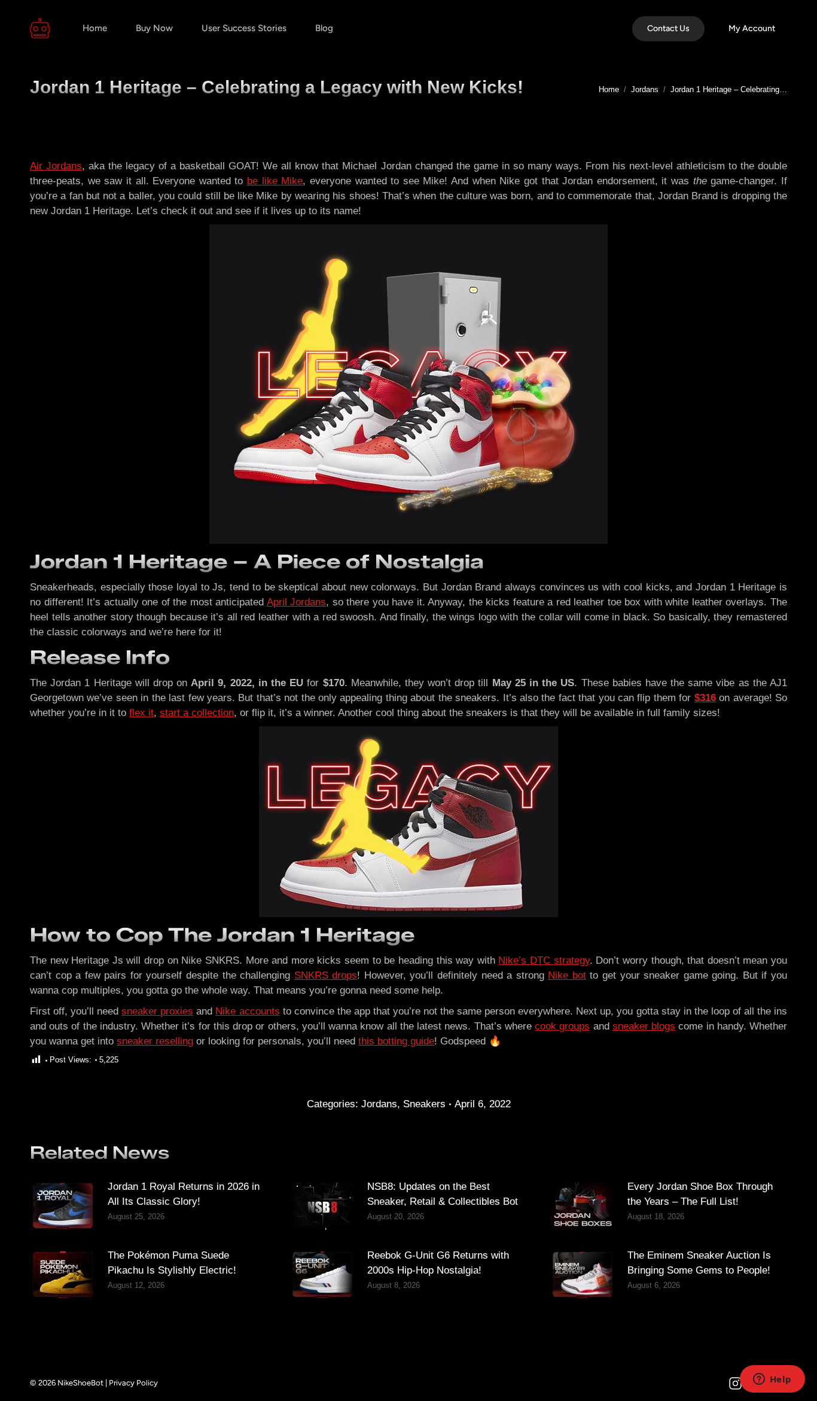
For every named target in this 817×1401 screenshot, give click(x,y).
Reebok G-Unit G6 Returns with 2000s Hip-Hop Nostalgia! (438, 1263)
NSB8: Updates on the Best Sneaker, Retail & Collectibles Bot (442, 1194)
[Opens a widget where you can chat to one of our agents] (772, 1380)
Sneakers (424, 1104)
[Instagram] (735, 1383)
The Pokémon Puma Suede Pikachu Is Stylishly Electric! (172, 1263)
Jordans (379, 1104)
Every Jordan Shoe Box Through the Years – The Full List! (700, 1194)
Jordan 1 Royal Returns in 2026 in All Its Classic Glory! (184, 1194)
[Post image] (63, 1206)
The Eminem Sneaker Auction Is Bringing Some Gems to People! (699, 1263)
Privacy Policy (133, 1382)
